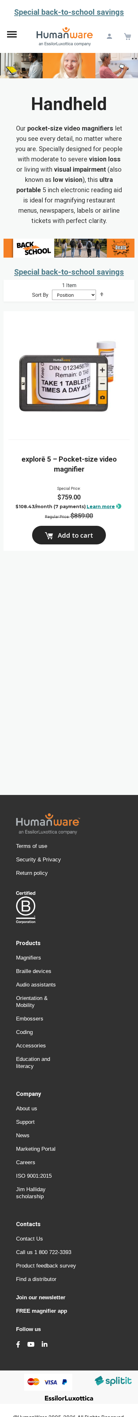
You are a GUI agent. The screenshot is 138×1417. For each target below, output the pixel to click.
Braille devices (33, 971)
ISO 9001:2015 (34, 1176)
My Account (109, 36)
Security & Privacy (38, 860)
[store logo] (64, 36)
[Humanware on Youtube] (31, 1344)
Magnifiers (28, 958)
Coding (24, 1032)
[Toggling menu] (12, 36)
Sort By (40, 295)
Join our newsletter (40, 1297)
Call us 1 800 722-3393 (43, 1252)
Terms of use (31, 846)
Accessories (31, 1046)
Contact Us (29, 1239)
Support (25, 1122)
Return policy (32, 873)
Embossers (29, 1019)
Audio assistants (36, 985)
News (23, 1135)
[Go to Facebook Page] (18, 1344)
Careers (25, 1162)
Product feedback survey (46, 1266)
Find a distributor (36, 1279)
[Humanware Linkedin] (44, 1344)
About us (26, 1108)
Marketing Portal (36, 1149)
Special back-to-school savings (69, 12)
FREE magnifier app (41, 1311)
